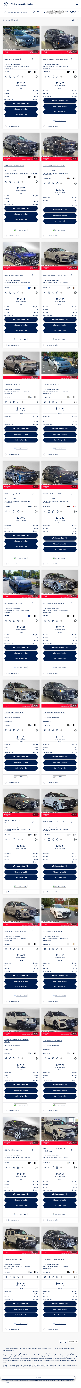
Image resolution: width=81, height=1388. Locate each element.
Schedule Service (39, 12)
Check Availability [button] (21, 109)
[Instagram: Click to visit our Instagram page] (40, 1365)
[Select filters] (73, 20)
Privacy (26, 1380)
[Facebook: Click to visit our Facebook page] (31, 1365)
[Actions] (36, 59)
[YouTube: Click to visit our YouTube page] (35, 1365)
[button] (38, 40)
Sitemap (22, 1380)
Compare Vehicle (13, 126)
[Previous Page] (61, 1341)
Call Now (38, 1377)
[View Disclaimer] (22, 77)
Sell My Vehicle (21, 114)
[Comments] (36, 76)
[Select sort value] (76, 20)
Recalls (7, 1382)
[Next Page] (65, 1341)
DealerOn (17, 1380)
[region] (21, 95)
